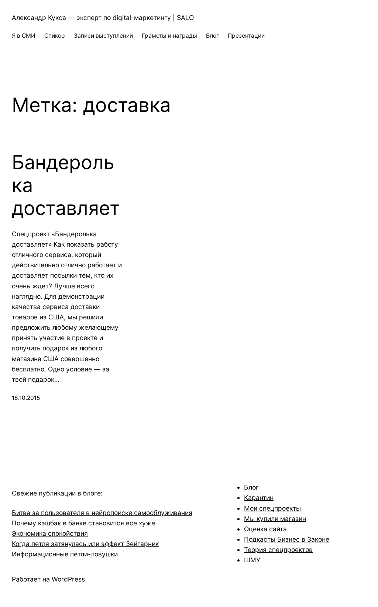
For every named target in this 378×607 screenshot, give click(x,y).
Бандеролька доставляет (66, 185)
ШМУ (252, 560)
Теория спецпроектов (278, 549)
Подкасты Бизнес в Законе (286, 539)
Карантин (259, 497)
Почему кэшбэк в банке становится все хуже (83, 523)
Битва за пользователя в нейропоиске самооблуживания (102, 513)
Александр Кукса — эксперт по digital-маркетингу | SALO (103, 17)
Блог (251, 487)
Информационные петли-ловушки (65, 554)
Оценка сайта (265, 529)
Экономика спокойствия (50, 533)
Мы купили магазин (275, 518)
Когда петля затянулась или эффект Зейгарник (85, 544)
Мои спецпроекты (272, 508)
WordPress (68, 579)
